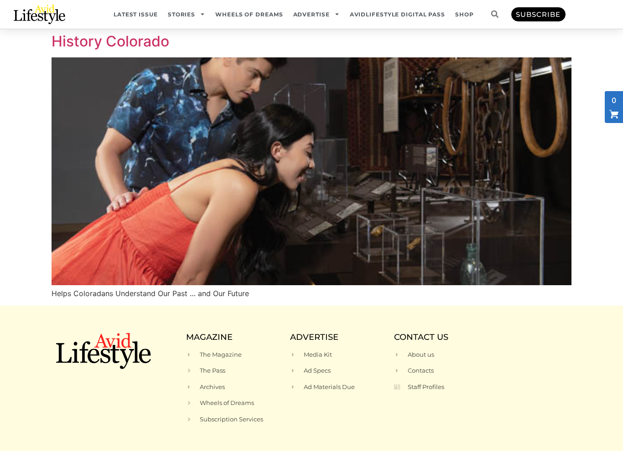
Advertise (311, 14)
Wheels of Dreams (249, 14)
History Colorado (110, 41)
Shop (464, 14)
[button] (495, 14)
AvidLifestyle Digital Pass (397, 14)
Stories (181, 14)
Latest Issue (136, 14)
